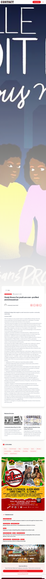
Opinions (6, 453)
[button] (31, 305)
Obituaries (39, 448)
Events (5, 448)
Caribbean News (17, 451)
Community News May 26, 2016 (12, 427)
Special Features (13, 453)
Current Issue (26, 448)
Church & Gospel (12, 448)
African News (25, 451)
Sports (32, 448)
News (20, 448)
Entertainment (33, 451)
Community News (7, 451)
